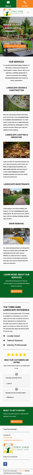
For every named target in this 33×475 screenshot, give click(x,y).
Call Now (25, 6)
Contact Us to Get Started (15, 46)
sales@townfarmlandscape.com (13, 440)
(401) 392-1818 (7, 437)
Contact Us (17, 421)
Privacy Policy (21, 471)
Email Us (8, 6)
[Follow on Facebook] (5, 464)
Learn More (17, 291)
